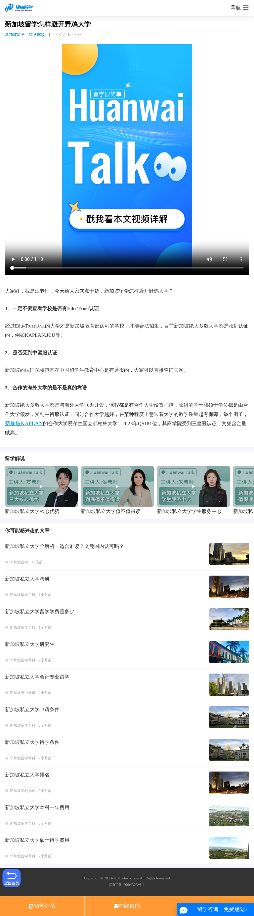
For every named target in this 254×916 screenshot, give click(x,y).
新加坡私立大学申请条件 (32, 709)
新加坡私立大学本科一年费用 (37, 807)
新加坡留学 (15, 34)
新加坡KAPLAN (24, 423)
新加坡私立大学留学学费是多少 (39, 611)
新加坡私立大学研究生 (30, 644)
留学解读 (37, 34)
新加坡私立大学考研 (27, 579)
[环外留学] (20, 8)
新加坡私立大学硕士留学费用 (37, 840)
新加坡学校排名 (22, 791)
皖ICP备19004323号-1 (127, 885)
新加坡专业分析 (22, 693)
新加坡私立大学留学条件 (32, 742)
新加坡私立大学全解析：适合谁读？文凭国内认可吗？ (64, 546)
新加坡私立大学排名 (27, 774)
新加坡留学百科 (22, 595)
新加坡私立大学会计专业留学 (37, 676)
